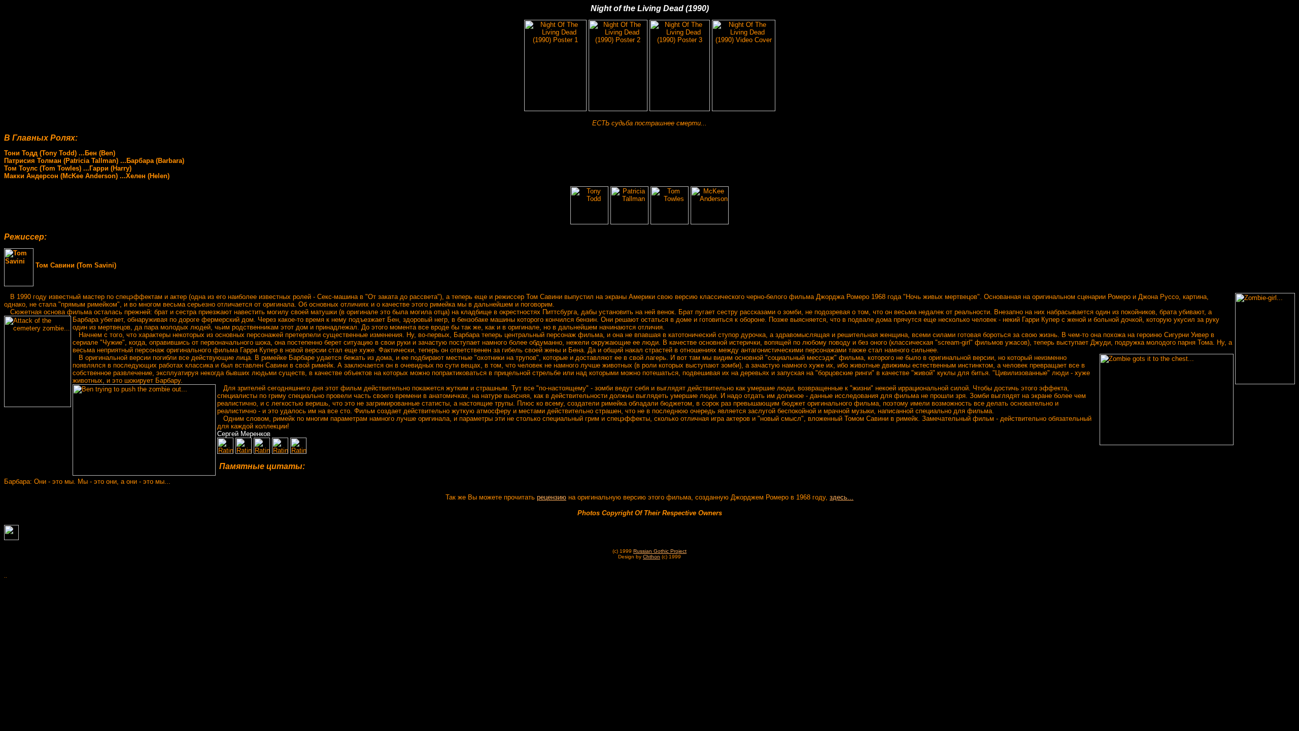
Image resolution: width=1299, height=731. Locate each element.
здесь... (841, 497)
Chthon (651, 556)
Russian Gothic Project (660, 551)
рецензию (551, 497)
